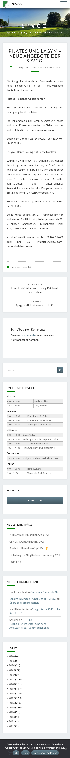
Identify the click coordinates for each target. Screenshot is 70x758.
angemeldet (29, 335)
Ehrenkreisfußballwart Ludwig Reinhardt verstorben (35, 288)
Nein (25, 753)
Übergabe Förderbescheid (24, 602)
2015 (12, 707)
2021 (12, 679)
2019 (12, 688)
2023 (12, 670)
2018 (12, 693)
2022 (12, 674)
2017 (12, 698)
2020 (12, 684)
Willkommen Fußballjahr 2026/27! (29, 534)
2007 (12, 726)
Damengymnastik (21, 267)
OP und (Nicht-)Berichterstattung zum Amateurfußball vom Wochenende (29, 623)
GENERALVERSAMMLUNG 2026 (27, 541)
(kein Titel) (15, 561)
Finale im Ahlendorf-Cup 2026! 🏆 (28, 548)
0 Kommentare (50, 67)
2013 (12, 716)
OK (16, 753)
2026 (12, 656)
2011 (12, 721)
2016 (12, 702)
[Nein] (65, 749)
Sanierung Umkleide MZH (45, 592)
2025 (12, 660)
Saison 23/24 (35, 500)
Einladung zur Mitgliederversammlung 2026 (34, 555)
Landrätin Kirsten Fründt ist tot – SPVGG (32, 598)
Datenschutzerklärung (45, 753)
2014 (12, 712)
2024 (12, 665)
